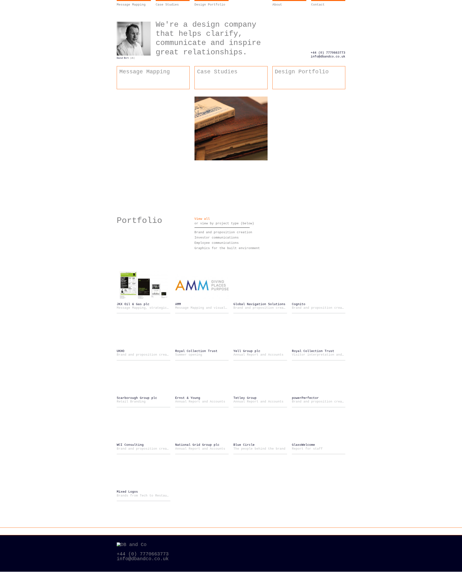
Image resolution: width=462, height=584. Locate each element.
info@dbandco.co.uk (328, 56)
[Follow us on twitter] (334, 545)
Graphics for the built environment (227, 248)
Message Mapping (131, 4)
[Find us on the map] (278, 546)
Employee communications (216, 243)
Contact (318, 4)
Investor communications (216, 237)
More (274, 138)
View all (202, 219)
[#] (340, 222)
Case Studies (167, 4)
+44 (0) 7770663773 (328, 53)
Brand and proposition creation (223, 232)
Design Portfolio (209, 4)
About (277, 4)
